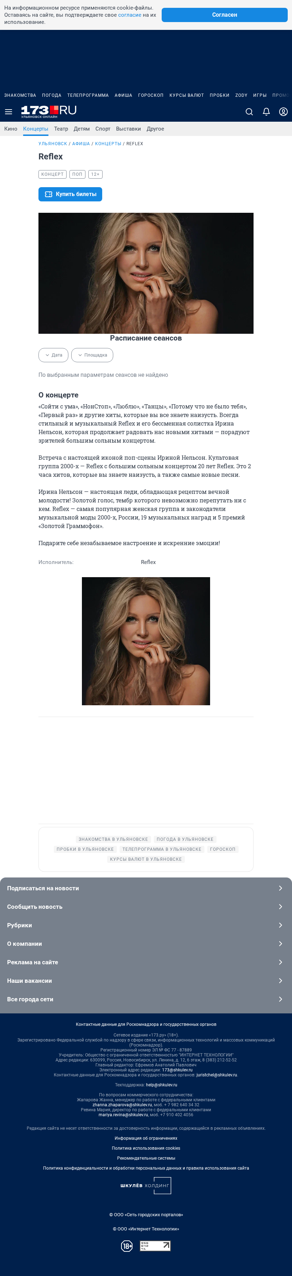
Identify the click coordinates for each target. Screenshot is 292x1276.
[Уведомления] (266, 112)
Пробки (220, 95)
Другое (155, 129)
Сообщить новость (34, 906)
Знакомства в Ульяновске (113, 839)
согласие (129, 15)
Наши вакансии (29, 980)
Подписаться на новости (43, 888)
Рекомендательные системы (146, 1158)
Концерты (35, 129)
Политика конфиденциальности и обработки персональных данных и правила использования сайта (146, 1168)
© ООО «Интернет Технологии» (146, 1229)
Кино (10, 129)
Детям (82, 129)
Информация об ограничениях (146, 1138)
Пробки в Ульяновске (85, 849)
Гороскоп (151, 95)
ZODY (241, 95)
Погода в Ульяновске (185, 839)
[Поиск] (249, 112)
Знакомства (20, 95)
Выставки (128, 129)
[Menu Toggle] (8, 112)
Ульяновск (52, 143)
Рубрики (19, 925)
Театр (61, 129)
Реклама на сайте (32, 962)
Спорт (102, 129)
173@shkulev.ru (177, 1069)
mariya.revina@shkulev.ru (123, 1114)
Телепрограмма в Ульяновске (162, 849)
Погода (52, 95)
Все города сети (30, 999)
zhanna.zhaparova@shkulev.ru (122, 1104)
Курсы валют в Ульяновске (146, 859)
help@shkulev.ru (161, 1084)
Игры (260, 95)
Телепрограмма (88, 95)
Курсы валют (187, 95)
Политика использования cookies (146, 1148)
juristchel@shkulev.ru (217, 1074)
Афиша (123, 95)
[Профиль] (283, 112)
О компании (24, 943)
